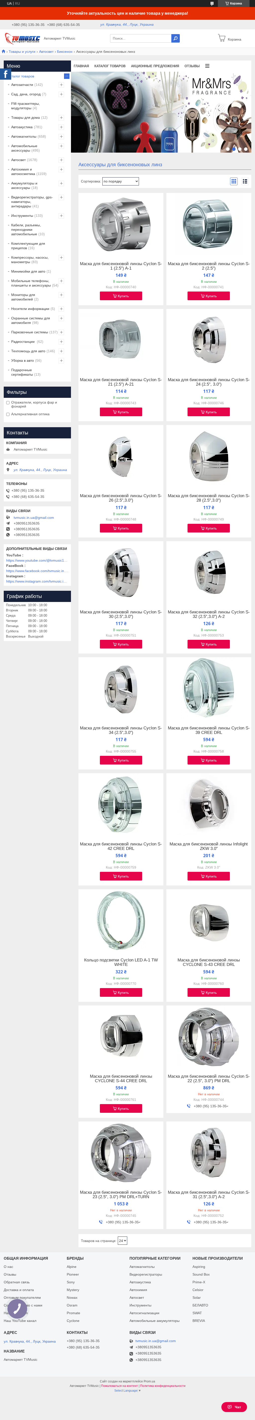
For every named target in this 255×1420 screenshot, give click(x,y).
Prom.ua (149, 1381)
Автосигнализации (144, 1313)
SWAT (197, 1313)
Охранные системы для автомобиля (30, 320)
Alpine (71, 1267)
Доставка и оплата (19, 1290)
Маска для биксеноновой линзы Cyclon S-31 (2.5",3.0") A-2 (209, 1194)
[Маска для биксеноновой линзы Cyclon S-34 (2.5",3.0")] (120, 688)
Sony (71, 1282)
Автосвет (46, 52)
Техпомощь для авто (28, 351)
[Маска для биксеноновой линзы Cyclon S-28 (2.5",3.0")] (208, 456)
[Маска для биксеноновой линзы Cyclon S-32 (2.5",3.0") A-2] (208, 572)
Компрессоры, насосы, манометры (30, 259)
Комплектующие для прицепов (28, 245)
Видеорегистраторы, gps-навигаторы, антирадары (32, 201)
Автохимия (138, 1290)
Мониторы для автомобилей (23, 297)
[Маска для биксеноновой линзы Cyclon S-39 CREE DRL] (208, 688)
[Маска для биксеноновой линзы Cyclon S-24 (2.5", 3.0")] (208, 340)
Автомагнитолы (23, 136)
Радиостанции (23, 342)
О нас (8, 1267)
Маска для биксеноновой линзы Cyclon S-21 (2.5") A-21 (121, 382)
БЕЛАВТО (200, 1305)
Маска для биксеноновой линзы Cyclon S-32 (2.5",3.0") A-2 (209, 614)
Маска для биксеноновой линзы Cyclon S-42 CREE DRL (121, 846)
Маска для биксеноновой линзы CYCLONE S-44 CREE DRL (121, 1078)
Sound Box (201, 1274)
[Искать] (175, 38)
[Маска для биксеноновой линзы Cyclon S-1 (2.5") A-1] (120, 224)
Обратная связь (17, 1282)
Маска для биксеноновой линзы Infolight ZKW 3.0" (209, 846)
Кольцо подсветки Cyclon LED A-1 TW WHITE (121, 962)
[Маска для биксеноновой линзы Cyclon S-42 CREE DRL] (120, 804)
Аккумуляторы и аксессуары (24, 185)
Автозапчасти (22, 85)
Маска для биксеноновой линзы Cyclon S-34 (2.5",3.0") (121, 730)
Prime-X (198, 1282)
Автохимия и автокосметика (23, 171)
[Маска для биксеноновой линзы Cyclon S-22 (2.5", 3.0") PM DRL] (208, 1037)
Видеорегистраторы (145, 1274)
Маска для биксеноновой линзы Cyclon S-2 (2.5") (209, 266)
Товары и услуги (22, 52)
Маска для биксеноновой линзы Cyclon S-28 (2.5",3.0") (209, 498)
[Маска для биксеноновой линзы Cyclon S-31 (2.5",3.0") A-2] (208, 1153)
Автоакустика (22, 127)
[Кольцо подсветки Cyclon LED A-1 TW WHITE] (120, 920)
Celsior (197, 1290)
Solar (196, 1298)
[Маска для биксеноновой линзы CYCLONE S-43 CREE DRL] (208, 920)
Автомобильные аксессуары (24, 148)
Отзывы (192, 66)
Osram (72, 1305)
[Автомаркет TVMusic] (22, 38)
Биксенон (64, 52)
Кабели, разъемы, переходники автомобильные (26, 229)
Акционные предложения (155, 66)
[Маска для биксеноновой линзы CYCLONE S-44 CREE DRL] (120, 1037)
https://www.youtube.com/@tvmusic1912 (37, 560)
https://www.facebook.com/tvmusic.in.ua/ (37, 571)
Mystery (73, 1290)
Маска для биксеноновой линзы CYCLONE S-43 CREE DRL (209, 962)
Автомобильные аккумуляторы (154, 1321)
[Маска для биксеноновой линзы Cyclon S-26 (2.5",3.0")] (120, 456)
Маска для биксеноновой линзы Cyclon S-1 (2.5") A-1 (121, 266)
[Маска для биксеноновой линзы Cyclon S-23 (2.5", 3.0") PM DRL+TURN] (120, 1153)
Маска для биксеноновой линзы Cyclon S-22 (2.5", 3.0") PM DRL (209, 1078)
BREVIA (198, 1321)
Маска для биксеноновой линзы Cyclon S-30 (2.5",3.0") (121, 614)
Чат (238, 1407)
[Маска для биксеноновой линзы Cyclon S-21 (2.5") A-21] (120, 340)
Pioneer (73, 1274)
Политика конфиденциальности (163, 1386)
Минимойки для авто (28, 271)
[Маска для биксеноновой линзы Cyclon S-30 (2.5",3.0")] (120, 572)
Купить (123, 296)
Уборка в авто (22, 360)
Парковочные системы (29, 332)
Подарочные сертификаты (22, 372)
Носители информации (30, 309)
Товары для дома (25, 117)
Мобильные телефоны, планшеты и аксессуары (31, 283)
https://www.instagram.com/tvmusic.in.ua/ (37, 581)
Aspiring (198, 1267)
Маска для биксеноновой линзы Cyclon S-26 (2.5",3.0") (121, 498)
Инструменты (22, 216)
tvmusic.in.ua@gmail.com (34, 518)
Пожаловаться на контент (119, 1386)
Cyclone (73, 1321)
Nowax (72, 1298)
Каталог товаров (110, 66)
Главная (81, 66)
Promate (73, 1313)
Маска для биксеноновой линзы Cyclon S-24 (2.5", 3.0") (209, 382)
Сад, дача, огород (26, 94)
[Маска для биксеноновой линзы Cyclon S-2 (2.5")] (208, 224)
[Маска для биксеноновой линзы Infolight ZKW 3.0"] (208, 804)
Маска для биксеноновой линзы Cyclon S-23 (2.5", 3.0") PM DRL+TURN (121, 1194)
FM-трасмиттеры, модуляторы (25, 106)
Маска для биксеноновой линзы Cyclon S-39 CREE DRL (209, 730)
